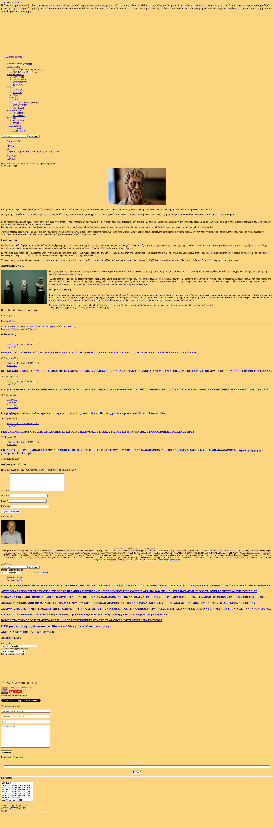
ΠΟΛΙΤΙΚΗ (18, 77)
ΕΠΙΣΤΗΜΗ (19, 113)
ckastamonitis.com (19, 811)
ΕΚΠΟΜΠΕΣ (13, 67)
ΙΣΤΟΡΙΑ (17, 128)
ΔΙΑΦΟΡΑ (18, 85)
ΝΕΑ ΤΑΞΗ (18, 108)
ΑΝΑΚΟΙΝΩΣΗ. (11, 637)
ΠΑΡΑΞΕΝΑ (13, 97)
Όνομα (5, 495)
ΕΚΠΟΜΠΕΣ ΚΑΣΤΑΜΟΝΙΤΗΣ (28, 69)
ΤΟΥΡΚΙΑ (18, 95)
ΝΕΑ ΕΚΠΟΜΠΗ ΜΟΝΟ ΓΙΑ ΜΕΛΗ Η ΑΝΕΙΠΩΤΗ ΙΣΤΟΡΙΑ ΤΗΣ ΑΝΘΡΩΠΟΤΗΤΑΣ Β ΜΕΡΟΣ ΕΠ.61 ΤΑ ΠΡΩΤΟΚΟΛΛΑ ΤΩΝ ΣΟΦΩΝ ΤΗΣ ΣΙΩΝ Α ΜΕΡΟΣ (100, 352)
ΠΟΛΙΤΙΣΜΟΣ (14, 126)
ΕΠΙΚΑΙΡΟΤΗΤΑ (15, 74)
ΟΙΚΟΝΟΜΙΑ (19, 79)
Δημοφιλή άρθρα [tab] (14, 580)
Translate (44, 572)
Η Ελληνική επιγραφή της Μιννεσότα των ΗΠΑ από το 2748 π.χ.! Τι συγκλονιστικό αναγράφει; (56, 626)
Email (4, 501)
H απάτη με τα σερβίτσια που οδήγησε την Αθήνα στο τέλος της (38, 326)
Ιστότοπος (5, 506)
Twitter (13, 321)
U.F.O (15, 100)
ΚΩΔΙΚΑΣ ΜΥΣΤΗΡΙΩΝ (25, 72)
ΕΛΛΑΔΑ (17, 90)
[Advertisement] (137, 34)
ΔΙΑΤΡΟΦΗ (12, 118)
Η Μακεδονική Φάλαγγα (18, 329)
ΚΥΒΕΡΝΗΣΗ (20, 82)
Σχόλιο (5, 490)
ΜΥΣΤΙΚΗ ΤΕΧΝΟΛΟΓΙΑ (26, 103)
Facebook (5, 321)
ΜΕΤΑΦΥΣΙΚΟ (20, 105)
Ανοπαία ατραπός (37, 811)
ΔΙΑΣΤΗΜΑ (19, 115)
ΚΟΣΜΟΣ (11, 87)
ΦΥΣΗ (16, 123)
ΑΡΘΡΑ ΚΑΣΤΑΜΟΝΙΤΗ (19, 64)
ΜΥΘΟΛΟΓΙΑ (19, 131)
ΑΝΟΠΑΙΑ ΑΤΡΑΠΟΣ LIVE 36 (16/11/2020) (27, 632)
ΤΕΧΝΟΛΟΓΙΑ (14, 110)
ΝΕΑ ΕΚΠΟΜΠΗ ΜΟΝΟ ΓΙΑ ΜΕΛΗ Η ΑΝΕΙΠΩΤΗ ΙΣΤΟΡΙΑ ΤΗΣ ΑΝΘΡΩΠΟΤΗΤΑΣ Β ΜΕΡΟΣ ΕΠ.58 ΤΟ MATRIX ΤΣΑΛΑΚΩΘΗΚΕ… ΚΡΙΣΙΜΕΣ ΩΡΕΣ (97, 431)
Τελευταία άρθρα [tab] (14, 577)
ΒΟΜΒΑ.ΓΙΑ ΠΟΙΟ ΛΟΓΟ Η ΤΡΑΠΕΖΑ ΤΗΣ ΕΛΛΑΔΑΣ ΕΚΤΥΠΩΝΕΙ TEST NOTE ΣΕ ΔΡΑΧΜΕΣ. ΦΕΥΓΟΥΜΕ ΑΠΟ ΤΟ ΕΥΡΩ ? (81, 620)
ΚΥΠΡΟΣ (17, 92)
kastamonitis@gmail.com (170, 560)
